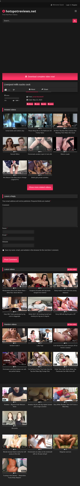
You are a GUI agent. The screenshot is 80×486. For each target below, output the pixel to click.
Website (5, 242)
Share (46, 89)
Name (5, 228)
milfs (44, 104)
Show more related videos (40, 187)
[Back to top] (74, 480)
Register (74, 5)
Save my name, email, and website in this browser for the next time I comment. (32, 250)
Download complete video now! (41, 77)
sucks (51, 104)
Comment (5, 205)
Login (67, 5)
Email (4, 235)
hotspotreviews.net (20, 11)
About (33, 89)
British (31, 104)
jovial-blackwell (38, 97)
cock (37, 104)
